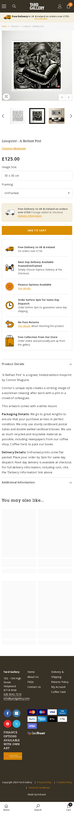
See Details (40, 18)
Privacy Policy (44, 782)
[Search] (14, 6)
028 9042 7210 (12, 694)
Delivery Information (30, 216)
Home (4, 26)
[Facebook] (7, 713)
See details (24, 326)
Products (14, 26)
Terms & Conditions (39, 787)
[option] (37, 66)
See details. (24, 288)
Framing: (7, 184)
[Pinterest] (7, 724)
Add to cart (37, 230)
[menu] (4, 6)
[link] (19, 565)
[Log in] (60, 6)
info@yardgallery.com (17, 698)
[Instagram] (16, 713)
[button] (62, 97)
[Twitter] (16, 724)
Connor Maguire (14, 148)
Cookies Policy (64, 782)
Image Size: (9, 167)
